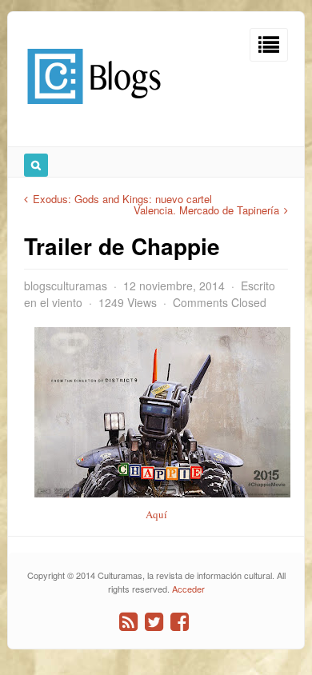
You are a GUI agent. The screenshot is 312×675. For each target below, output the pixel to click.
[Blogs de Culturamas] (94, 110)
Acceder (188, 588)
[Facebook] (179, 622)
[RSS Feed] (128, 622)
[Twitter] (154, 622)
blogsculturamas (65, 286)
